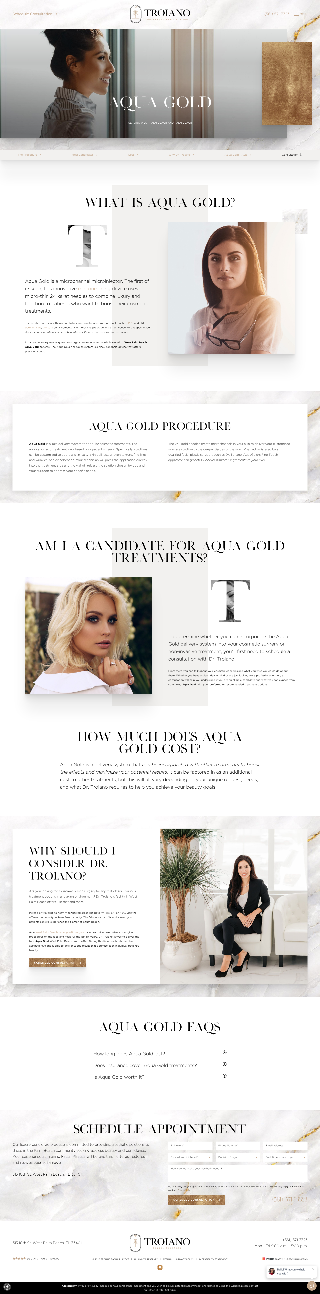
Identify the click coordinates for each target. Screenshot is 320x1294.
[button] (7, 1287)
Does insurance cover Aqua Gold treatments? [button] (145, 1065)
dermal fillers (33, 327)
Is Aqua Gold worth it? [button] (118, 1077)
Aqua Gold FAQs (236, 154)
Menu (304, 14)
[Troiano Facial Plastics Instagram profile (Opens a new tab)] (160, 1267)
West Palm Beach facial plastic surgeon (60, 932)
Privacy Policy (185, 1190)
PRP (130, 323)
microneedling (94, 289)
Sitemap (167, 1259)
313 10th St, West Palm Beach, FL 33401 (47, 1243)
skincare (48, 327)
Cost (131, 154)
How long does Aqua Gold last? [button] (129, 1054)
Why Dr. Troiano (179, 154)
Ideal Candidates (83, 154)
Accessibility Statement (213, 1259)
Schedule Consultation (32, 14)
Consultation (290, 154)
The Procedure (28, 154)
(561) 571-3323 (277, 14)
